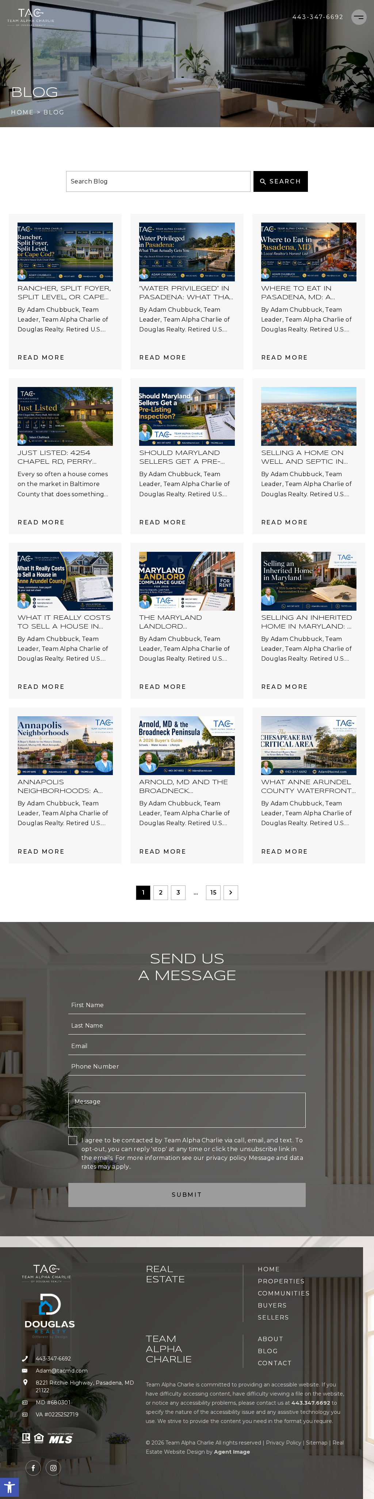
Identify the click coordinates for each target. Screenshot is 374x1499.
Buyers (272, 1305)
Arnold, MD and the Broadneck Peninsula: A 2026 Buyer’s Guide (183, 787)
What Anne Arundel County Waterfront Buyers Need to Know (306, 787)
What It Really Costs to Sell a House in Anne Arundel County (64, 623)
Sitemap (317, 1442)
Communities (284, 1293)
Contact (275, 1363)
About (271, 1339)
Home (269, 1269)
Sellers (273, 1317)
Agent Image (232, 1452)
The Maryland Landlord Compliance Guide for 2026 (178, 623)
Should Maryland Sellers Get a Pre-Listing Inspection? (181, 458)
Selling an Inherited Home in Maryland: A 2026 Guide (307, 623)
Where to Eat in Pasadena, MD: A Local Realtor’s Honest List (296, 293)
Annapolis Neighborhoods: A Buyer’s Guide (58, 787)
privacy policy (226, 1157)
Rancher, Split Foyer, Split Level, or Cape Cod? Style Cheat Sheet (64, 293)
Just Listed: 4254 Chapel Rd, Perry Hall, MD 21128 (55, 458)
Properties (281, 1281)
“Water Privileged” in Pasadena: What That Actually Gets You (186, 293)
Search (285, 181)
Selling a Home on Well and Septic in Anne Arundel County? (302, 458)
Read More (41, 357)
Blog (268, 1351)
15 (213, 892)
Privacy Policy (283, 1442)
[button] (9, 1487)
